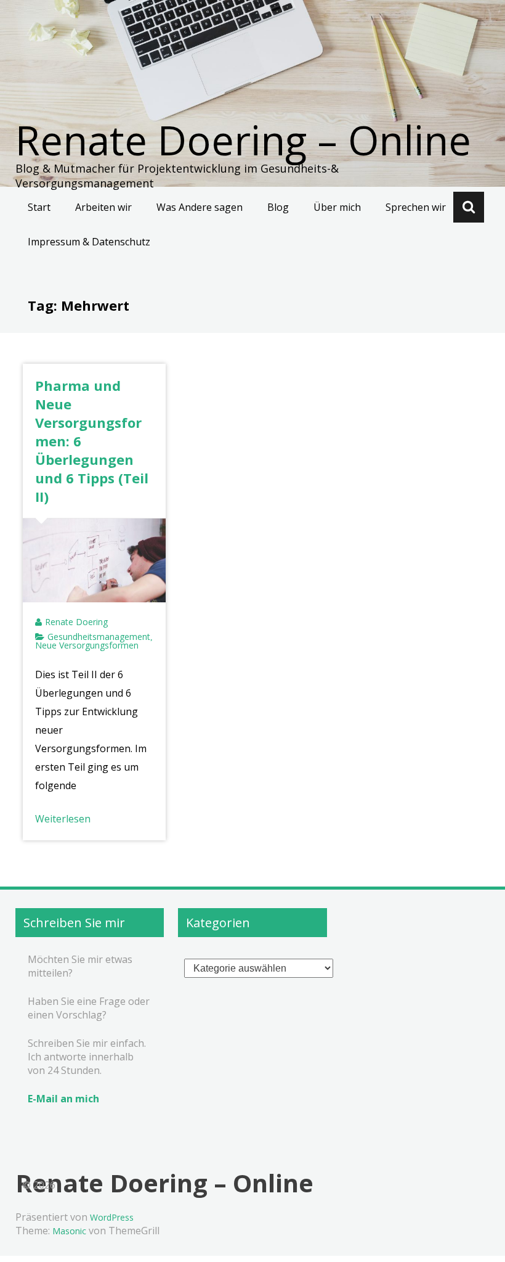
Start (39, 207)
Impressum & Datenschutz (89, 241)
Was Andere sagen (199, 207)
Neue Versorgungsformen (87, 645)
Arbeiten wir (103, 207)
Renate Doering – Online (243, 140)
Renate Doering (76, 622)
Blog (278, 207)
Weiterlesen (63, 819)
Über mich (337, 207)
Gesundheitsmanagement (98, 636)
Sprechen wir (416, 207)
